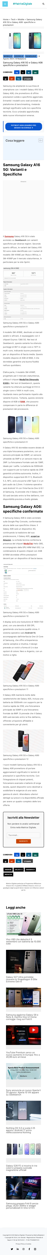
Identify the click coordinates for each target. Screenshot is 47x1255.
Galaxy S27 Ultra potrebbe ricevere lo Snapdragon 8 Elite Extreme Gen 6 (21, 979)
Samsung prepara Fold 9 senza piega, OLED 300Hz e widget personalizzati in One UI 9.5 (22, 1205)
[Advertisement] (23, 207)
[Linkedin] (18, 1249)
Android (8, 870)
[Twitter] (12, 1249)
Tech (13, 19)
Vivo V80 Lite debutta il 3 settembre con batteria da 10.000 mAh (23, 941)
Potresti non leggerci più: (23, 126)
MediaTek (28, 543)
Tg (18, 79)
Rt (12, 79)
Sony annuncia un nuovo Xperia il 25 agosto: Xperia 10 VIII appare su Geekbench (23, 1092)
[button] (43, 3)
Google (18, 56)
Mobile (21, 19)
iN (29, 73)
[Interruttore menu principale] (5, 4)
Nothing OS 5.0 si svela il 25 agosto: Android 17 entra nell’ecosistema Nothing (20, 1130)
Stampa (27, 79)
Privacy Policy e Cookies (23, 1244)
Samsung (31, 56)
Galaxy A (19, 870)
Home (6, 19)
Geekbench (30, 870)
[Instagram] (23, 1249)
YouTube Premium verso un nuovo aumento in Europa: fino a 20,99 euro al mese (23, 1054)
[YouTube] (35, 1249)
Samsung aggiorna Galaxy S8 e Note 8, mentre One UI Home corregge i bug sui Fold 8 (22, 1016)
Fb (17, 73)
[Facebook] (29, 1249)
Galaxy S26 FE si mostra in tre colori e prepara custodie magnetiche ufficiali (21, 1167)
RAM (22, 401)
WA (35, 73)
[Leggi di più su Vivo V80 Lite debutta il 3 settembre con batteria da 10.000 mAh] (23, 923)
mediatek (8, 874)
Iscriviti (23, 841)
